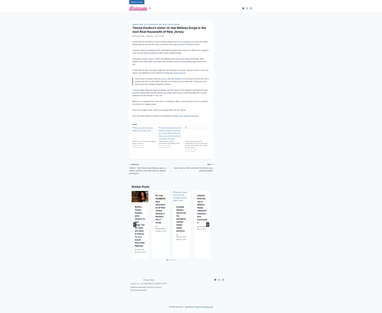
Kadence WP (208, 307)
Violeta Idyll (140, 249)
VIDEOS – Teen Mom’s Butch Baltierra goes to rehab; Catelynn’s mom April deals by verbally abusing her (147, 169)
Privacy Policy (137, 2)
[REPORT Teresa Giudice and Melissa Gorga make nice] (144, 133)
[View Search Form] (150, 8)
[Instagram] (251, 8)
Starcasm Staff (139, 36)
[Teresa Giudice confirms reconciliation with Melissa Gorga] (171, 133)
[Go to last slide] (134, 224)
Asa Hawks (202, 226)
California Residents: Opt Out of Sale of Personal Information (146, 288)
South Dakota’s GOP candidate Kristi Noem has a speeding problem (193, 168)
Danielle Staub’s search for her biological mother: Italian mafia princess (181, 219)
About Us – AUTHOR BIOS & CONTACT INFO (149, 284)
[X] (247, 8)
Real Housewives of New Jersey (155, 24)
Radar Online (148, 59)
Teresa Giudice (174, 24)
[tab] (167, 259)
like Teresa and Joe (178, 73)
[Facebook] (243, 8)
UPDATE (135, 90)
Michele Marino (160, 228)
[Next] (207, 224)
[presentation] (140, 196)
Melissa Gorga (137, 24)
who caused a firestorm (189, 116)
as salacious (187, 42)
